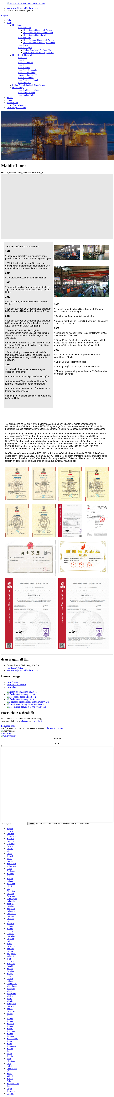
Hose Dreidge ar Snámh (28, 90)
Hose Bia (22, 65)
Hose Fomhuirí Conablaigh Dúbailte (39, 42)
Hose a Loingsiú (25, 47)
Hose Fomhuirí (24, 37)
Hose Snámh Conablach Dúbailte (38, 32)
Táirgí (9, 22)
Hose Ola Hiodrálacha (27, 70)
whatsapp (25, 721)
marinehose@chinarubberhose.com (22, 8)
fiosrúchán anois (8, 726)
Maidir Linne (12, 102)
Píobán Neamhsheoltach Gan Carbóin (28, 85)
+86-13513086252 (15, 668)
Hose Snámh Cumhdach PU (35, 35)
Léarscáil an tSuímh (54, 728)
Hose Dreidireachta (26, 92)
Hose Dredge (18, 87)
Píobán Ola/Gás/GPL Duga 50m (37, 50)
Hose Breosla (24, 67)
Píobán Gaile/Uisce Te (28, 75)
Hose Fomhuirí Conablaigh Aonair (38, 40)
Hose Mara (17, 25)
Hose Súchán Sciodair (27, 95)
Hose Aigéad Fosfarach (28, 80)
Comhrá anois (7, 733)
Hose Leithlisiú (24, 82)
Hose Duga (23, 45)
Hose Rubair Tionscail (22, 55)
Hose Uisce (23, 60)
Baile (9, 20)
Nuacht (10, 97)
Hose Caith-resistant (26, 72)
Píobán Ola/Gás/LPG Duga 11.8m (38, 52)
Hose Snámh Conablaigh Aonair (37, 30)
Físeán (9, 100)
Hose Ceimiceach (25, 62)
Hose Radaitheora (26, 77)
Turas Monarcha (19, 105)
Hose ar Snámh (24, 27)
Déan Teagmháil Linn (16, 107)
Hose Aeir (22, 57)
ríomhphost (37, 721)
